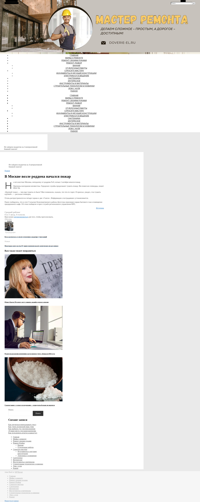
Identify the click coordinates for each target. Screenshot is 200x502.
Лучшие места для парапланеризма (22, 431)
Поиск (10, 410)
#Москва (8, 219)
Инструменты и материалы (74, 83)
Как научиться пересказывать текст (22, 425)
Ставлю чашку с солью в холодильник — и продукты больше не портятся (30, 405)
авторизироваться (21, 217)
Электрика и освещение (76, 75)
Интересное (74, 81)
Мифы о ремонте (74, 58)
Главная (74, 55)
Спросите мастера (74, 70)
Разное (74, 91)
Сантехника (74, 78)
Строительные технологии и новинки (74, 86)
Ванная (76, 65)
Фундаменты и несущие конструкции (76, 73)
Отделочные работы (76, 68)
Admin (9, 221)
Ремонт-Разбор (74, 63)
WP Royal (18, 472)
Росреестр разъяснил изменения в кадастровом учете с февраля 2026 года (30, 354)
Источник (100, 208)
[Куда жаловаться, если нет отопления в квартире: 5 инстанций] (9, 230)
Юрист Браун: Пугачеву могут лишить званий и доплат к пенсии (26, 302)
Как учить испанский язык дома (21, 427)
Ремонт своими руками (74, 60)
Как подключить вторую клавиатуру (22, 433)
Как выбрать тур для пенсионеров (21, 429)
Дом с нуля (74, 88)
